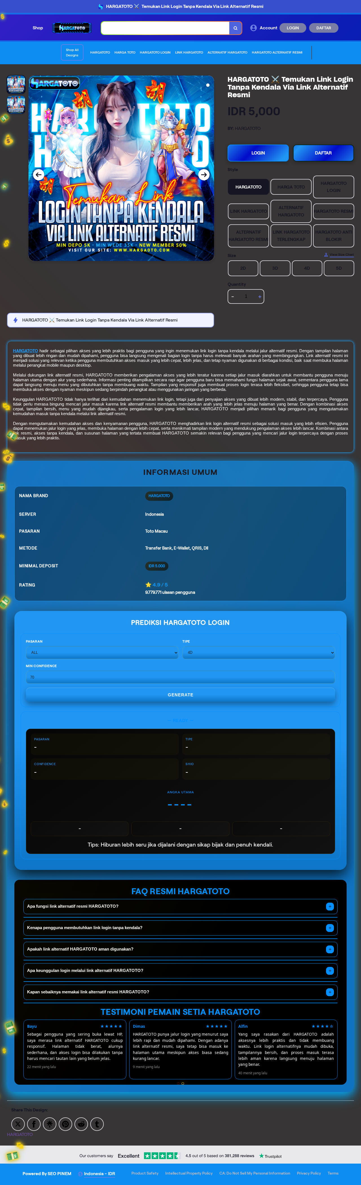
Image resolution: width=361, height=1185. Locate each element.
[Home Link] (72, 28)
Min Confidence (41, 666)
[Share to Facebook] (34, 1123)
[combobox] (165, 28)
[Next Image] (204, 175)
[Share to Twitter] (18, 1123)
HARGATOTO (25, 351)
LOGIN (293, 28)
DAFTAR (323, 28)
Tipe (186, 641)
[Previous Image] (38, 175)
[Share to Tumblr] (97, 1123)
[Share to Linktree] (49, 1123)
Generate (180, 694)
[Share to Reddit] (81, 1123)
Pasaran (34, 641)
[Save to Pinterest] (65, 1123)
